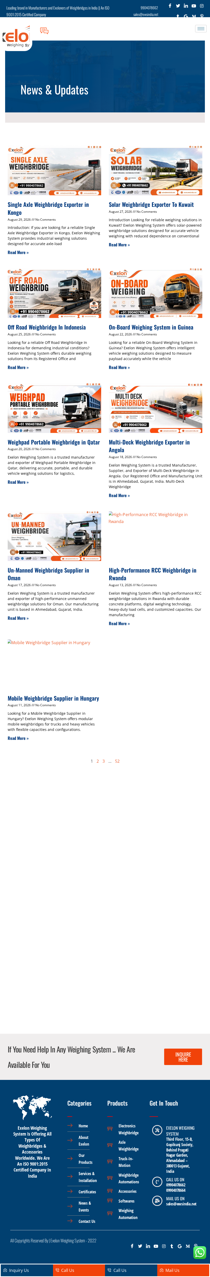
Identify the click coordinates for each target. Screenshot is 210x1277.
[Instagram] (201, 7)
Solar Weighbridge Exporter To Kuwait (151, 204)
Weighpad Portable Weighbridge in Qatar (54, 442)
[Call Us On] (157, 1182)
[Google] (179, 1247)
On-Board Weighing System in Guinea (151, 327)
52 (117, 761)
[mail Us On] (157, 1201)
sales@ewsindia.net (181, 1204)
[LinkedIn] (185, 7)
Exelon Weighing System (180, 1131)
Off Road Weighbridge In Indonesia (47, 327)
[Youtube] (193, 7)
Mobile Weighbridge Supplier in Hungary (53, 698)
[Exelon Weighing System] (157, 1130)
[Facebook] (170, 7)
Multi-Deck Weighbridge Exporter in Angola (149, 446)
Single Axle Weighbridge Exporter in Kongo (48, 208)
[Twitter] (178, 7)
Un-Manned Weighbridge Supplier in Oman (48, 574)
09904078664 (175, 1190)
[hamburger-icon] (201, 28)
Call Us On (175, 1179)
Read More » (18, 252)
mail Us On (175, 1198)
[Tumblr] (171, 1247)
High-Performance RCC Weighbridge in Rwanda (152, 574)
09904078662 (175, 1185)
